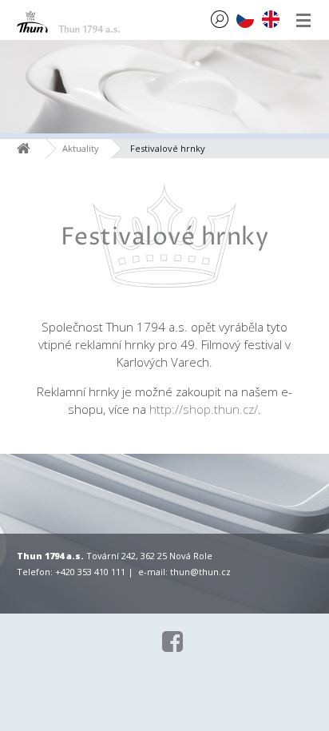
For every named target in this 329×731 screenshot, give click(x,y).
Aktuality (80, 148)
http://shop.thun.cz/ (203, 409)
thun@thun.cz (200, 572)
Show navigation (303, 20)
